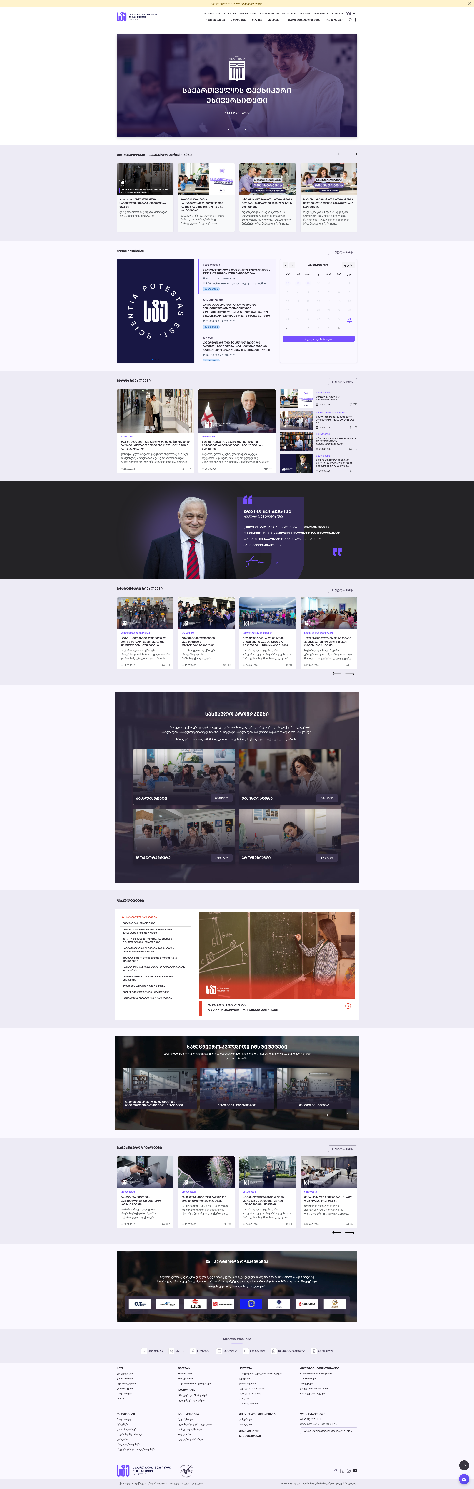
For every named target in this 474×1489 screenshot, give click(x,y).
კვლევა (245, 1368)
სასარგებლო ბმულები (313, 1393)
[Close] (469, 4)
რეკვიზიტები (250, 1436)
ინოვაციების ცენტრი (129, 1444)
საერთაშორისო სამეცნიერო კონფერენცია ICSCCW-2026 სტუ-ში (335, 419)
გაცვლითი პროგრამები (314, 1388)
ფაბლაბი (122, 1439)
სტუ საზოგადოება (127, 1383)
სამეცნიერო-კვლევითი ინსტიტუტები (260, 1373)
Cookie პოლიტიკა (290, 1483)
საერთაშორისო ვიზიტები (332, 412)
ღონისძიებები (247, 13)
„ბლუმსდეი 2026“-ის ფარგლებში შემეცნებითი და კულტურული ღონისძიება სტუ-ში (327, 641)
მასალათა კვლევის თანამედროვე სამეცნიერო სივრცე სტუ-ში (141, 1200)
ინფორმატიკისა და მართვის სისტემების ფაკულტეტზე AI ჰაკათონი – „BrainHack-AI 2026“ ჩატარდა (266, 643)
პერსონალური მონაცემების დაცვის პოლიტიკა (330, 1483)
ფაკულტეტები (212, 13)
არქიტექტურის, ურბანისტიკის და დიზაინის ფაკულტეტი (150, 959)
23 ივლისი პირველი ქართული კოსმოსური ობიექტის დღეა (204, 1198)
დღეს (348, 265)
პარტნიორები (308, 1378)
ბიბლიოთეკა (321, 13)
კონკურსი (305, 13)
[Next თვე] (292, 265)
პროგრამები (185, 1373)
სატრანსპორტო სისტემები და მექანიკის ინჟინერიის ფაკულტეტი (148, 950)
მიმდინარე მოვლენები (258, 1414)
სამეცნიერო (128, 1192)
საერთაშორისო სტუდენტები (194, 1383)
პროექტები (306, 1383)
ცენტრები (245, 1378)
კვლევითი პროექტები (252, 1388)
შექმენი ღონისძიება (318, 339)
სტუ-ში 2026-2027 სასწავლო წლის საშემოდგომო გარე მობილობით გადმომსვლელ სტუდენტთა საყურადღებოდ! (156, 445)
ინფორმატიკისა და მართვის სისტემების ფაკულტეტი (148, 978)
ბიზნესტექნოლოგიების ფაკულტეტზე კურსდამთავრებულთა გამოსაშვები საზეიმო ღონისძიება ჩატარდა (199, 645)
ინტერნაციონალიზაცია (320, 1368)
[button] (242, 130)
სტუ (120, 1368)
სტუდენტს (186, 1390)
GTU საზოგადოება (268, 13)
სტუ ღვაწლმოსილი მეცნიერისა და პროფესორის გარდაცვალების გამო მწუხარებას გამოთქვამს (336, 441)
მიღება (184, 1368)
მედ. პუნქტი (249, 1431)
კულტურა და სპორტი (190, 1439)
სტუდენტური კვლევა (251, 1393)
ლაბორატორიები (127, 1429)
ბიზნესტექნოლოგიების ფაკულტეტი (146, 992)
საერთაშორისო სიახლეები (316, 1373)
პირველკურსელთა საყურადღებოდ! (328, 398)
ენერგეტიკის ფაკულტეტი (139, 923)
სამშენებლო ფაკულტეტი (141, 917)
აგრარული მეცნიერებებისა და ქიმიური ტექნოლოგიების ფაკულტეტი (148, 940)
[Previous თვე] (285, 265)
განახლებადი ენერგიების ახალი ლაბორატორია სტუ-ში (328, 1198)
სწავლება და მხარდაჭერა (193, 1395)
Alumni (120, 1398)
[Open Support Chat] (464, 1479)
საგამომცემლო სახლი (130, 1434)
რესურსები (126, 1414)
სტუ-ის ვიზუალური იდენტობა (195, 1424)
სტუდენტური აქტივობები (135, 633)
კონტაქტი (337, 13)
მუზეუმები (122, 1424)
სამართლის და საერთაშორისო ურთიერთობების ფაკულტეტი (154, 969)
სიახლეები (230, 13)
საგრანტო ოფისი (249, 1403)
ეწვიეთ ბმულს (253, 3)
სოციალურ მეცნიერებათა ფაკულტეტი (147, 998)
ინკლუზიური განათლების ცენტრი (136, 1449)
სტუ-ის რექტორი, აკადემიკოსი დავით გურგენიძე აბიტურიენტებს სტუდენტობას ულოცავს (232, 445)
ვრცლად (221, 798)
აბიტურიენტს (185, 1378)
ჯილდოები (184, 1434)
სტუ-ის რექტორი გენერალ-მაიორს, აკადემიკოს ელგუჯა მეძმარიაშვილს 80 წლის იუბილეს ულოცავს (334, 463)
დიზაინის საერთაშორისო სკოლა (144, 986)
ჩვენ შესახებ (188, 1414)
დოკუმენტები (289, 13)
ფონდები (244, 1398)
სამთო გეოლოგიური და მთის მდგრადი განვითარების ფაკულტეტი (147, 931)
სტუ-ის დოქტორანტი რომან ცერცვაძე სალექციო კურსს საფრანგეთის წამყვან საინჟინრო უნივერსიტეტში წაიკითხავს (263, 1204)
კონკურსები (246, 1419)
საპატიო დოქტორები (190, 1429)
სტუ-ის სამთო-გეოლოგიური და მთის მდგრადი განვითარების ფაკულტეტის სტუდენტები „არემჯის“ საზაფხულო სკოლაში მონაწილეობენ (144, 645)
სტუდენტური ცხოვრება (191, 1400)
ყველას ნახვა (344, 252)
